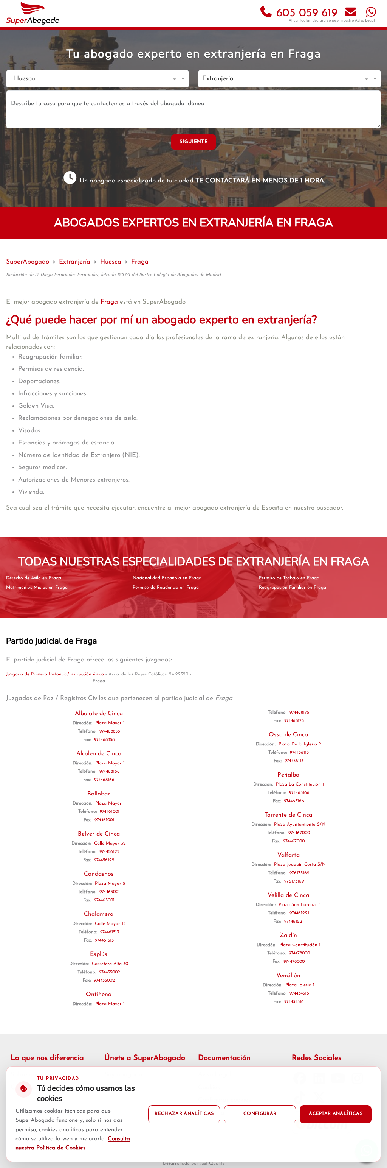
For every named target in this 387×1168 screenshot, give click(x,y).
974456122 (109, 852)
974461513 (109, 932)
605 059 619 (305, 13)
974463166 (299, 793)
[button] (176, 79)
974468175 (299, 712)
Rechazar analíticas (184, 1114)
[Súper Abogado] (32, 13)
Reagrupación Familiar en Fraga (292, 587)
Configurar (259, 1114)
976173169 (299, 873)
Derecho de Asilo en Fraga (33, 578)
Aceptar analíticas (335, 1114)
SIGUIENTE (193, 141)
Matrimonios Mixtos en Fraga (37, 587)
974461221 (299, 913)
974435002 (109, 972)
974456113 (299, 752)
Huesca (110, 262)
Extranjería (74, 262)
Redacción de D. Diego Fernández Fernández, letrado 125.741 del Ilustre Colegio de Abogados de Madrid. (113, 275)
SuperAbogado (27, 262)
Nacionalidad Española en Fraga (167, 578)
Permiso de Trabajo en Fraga (289, 578)
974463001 (109, 892)
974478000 (299, 953)
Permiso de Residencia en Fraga (166, 587)
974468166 (109, 771)
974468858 (109, 731)
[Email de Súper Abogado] (351, 13)
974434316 (299, 993)
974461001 (109, 811)
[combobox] (90, 79)
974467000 (299, 833)
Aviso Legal (365, 21)
